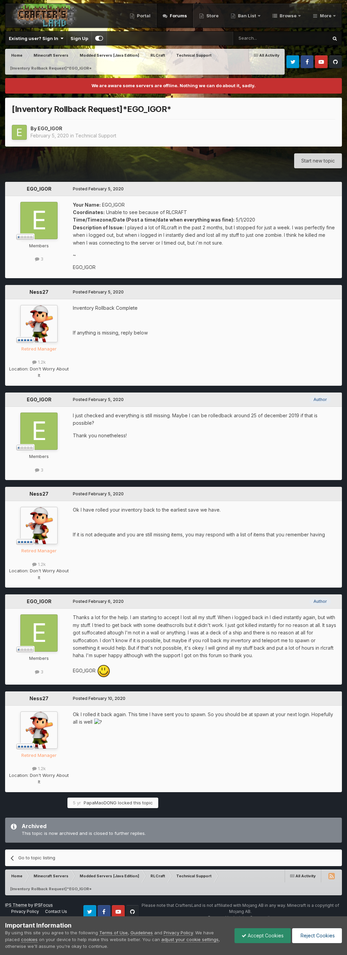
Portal (143, 15)
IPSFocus (43, 905)
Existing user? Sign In (34, 38)
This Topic (308, 38)
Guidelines (141, 932)
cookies (29, 939)
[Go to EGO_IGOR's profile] (19, 132)
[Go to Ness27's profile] (39, 323)
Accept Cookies (265, 935)
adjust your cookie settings (190, 939)
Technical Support (95, 135)
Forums (178, 15)
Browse (288, 15)
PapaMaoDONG (100, 802)
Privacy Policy (25, 911)
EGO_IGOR (50, 128)
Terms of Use (113, 932)
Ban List (247, 15)
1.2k (41, 362)
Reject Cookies (317, 935)
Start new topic (318, 161)
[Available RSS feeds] (331, 876)
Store (212, 15)
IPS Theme (16, 905)
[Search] (335, 38)
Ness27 (38, 292)
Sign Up (79, 38)
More (325, 15)
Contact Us (56, 911)
